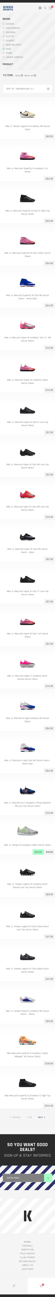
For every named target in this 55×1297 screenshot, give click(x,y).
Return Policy (27, 1261)
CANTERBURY (13, 28)
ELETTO (10, 36)
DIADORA (10, 32)
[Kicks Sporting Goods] (8, 8)
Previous (16, 1117)
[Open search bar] (45, 8)
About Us (27, 1265)
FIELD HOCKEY (27, 1253)
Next (40, 1117)
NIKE (8, 48)
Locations (27, 1269)
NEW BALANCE (13, 44)
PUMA (9, 53)
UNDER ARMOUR (14, 57)
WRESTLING (27, 1249)
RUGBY (27, 1241)
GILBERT (10, 40)
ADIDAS (10, 23)
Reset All (28, 75)
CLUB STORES (27, 1257)
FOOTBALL (27, 1245)
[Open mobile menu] (40, 8)
